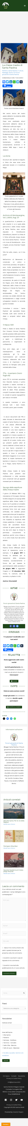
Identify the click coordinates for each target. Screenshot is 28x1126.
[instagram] (11, 1100)
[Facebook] (10, 626)
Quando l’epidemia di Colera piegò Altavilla (13, 870)
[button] (4, 191)
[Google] (17, 626)
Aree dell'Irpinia (7, 1032)
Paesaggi (5, 72)
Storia (11, 72)
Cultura (20, 71)
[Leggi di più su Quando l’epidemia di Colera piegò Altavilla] (14, 860)
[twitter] (16, 1100)
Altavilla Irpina (6, 824)
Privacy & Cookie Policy (14, 1078)
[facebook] (6, 1100)
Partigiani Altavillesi (10, 846)
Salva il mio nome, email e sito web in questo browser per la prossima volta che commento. (13, 950)
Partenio (5, 71)
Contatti (13, 1076)
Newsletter (21, 1076)
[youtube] (22, 1100)
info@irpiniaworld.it (14, 1082)
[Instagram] (14, 626)
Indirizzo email (7, 1023)
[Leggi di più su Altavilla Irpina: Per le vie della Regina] (14, 811)
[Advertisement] (14, 26)
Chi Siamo (6, 1076)
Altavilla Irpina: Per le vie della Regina (13, 821)
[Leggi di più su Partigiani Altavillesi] (14, 836)
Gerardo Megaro (18, 1112)
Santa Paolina (12, 71)
